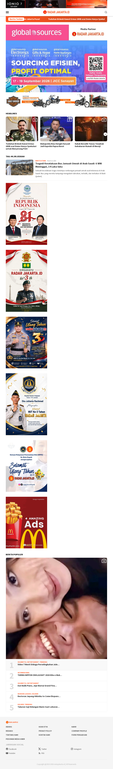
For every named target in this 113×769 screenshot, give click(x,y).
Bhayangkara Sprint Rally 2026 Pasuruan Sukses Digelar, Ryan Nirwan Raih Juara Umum (89, 146)
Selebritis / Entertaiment (28, 662)
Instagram (77, 749)
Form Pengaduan (79, 735)
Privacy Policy (45, 731)
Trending (43, 662)
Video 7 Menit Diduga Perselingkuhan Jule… (38, 664)
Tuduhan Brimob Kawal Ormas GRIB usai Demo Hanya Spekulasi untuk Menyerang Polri (61, 19)
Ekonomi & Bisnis (24, 694)
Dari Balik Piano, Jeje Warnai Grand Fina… (37, 685)
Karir (74, 727)
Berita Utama (40, 161)
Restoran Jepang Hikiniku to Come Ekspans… (39, 696)
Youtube (12, 753)
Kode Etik (43, 727)
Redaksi (9, 731)
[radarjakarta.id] (56, 12)
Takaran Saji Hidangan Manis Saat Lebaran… (39, 707)
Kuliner (35, 694)
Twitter (44, 749)
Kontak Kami (44, 735)
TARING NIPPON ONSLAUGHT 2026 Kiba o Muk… (40, 675)
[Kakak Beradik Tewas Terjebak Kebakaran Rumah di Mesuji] (56, 129)
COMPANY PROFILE (79, 731)
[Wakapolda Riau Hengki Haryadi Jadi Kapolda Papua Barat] (22, 129)
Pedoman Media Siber (15, 739)
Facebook (12, 749)
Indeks (9, 727)
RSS (42, 753)
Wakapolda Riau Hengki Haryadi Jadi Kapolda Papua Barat (21, 145)
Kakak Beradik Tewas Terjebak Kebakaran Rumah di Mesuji (54, 145)
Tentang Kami (12, 735)
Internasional (23, 673)
